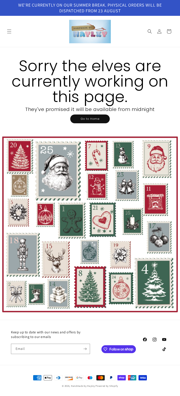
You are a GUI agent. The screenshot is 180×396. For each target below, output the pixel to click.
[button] (9, 31)
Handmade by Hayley (83, 385)
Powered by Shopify (106, 385)
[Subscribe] (85, 349)
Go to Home (90, 119)
